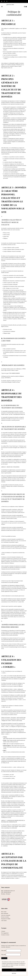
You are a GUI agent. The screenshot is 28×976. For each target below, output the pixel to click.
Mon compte (3, 911)
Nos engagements (5, 933)
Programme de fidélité (5, 918)
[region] (14, 967)
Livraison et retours (5, 934)
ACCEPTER (14, 969)
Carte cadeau (4, 920)
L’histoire (3, 931)
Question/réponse (7, 892)
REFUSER (14, 973)
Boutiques (8, 893)
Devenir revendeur (5, 916)
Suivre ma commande (5, 915)
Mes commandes (4, 913)
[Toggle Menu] (2, 6)
